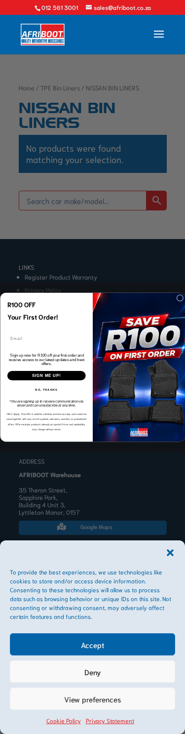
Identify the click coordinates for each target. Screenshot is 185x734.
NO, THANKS (46, 389)
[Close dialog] (180, 298)
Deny (92, 672)
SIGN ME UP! (46, 375)
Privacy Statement (110, 720)
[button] (170, 553)
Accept (93, 645)
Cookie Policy (63, 720)
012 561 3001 (59, 7)
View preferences (92, 699)
